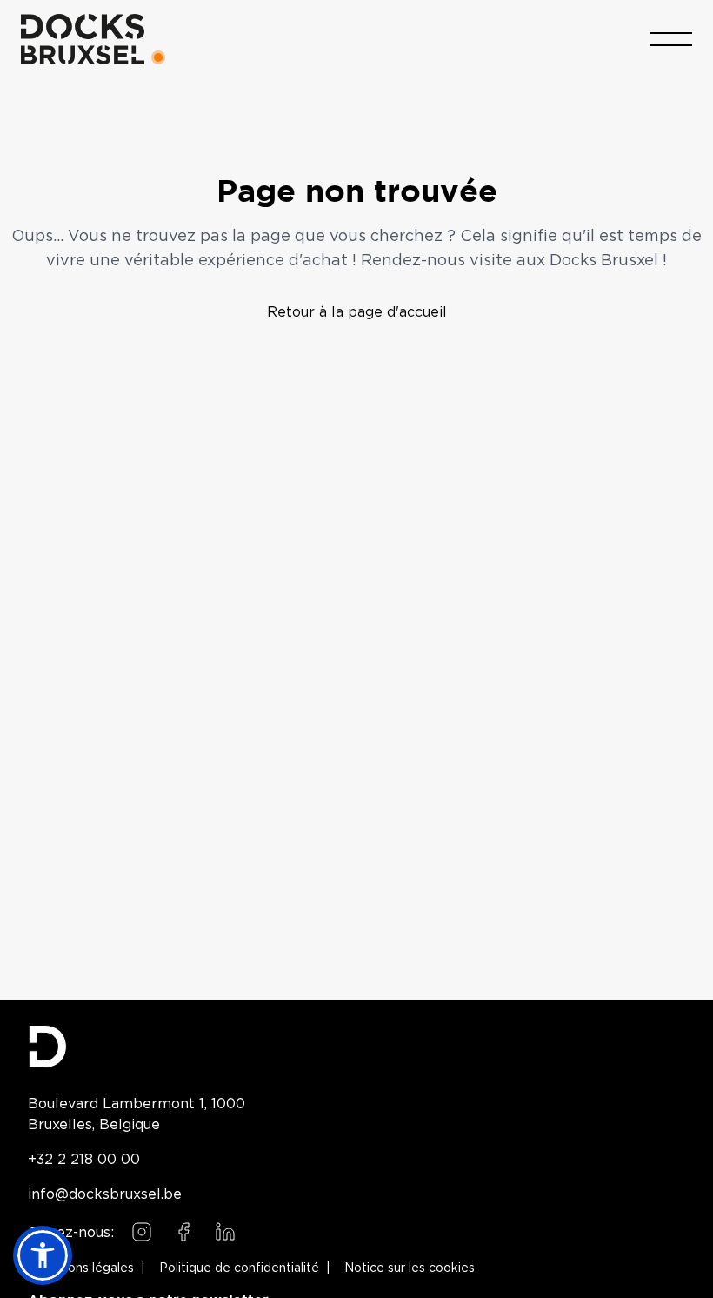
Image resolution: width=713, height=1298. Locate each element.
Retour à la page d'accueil (357, 311)
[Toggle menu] (671, 39)
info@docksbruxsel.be (105, 1193)
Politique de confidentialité (239, 1268)
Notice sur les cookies (409, 1268)
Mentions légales (84, 1268)
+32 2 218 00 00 (84, 1159)
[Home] (82, 39)
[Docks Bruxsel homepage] (356, 1046)
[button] (42, 1255)
